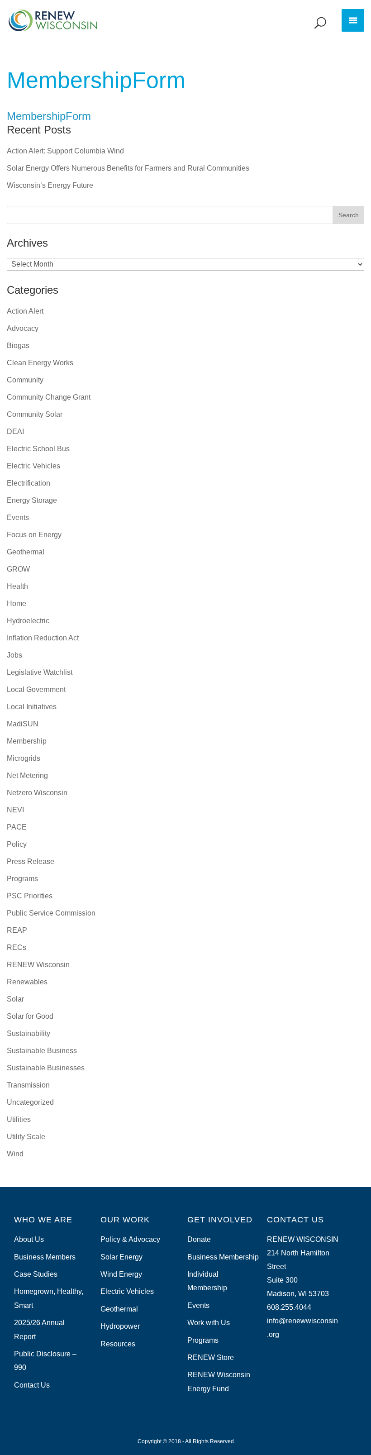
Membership (27, 741)
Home (16, 603)
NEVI (15, 810)
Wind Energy (121, 1274)
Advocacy (22, 328)
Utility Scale (26, 1136)
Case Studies (35, 1274)
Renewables (27, 982)
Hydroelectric (28, 621)
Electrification (28, 483)
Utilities (19, 1119)
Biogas (18, 345)
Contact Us (32, 1385)
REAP (17, 930)
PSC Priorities (29, 896)
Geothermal (25, 552)
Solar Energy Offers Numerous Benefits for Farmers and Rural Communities (128, 168)
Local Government (36, 689)
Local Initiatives (32, 707)
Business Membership (223, 1257)
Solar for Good (30, 1016)
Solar (15, 999)
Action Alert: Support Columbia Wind (65, 151)
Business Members (45, 1257)
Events (18, 517)
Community (25, 380)
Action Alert (25, 311)
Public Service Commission (51, 913)
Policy (17, 844)
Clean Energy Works (40, 363)
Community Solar (34, 414)
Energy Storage (32, 500)
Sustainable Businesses (46, 1068)
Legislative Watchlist (39, 672)
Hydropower (120, 1326)
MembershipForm (49, 116)
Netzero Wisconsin (37, 793)
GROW (18, 569)
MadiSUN (22, 724)
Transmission (28, 1085)
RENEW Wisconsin (38, 964)
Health (17, 586)
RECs (16, 947)
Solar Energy (121, 1257)
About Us (29, 1239)
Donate (199, 1239)
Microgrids (23, 758)
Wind (15, 1154)
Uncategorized (30, 1102)
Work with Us (208, 1322)
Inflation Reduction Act (43, 638)
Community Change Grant (48, 397)
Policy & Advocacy (130, 1239)
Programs (22, 879)
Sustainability (28, 1033)
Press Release (30, 861)
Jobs (14, 655)
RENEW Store (210, 1357)
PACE (17, 827)
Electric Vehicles (33, 466)
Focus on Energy (34, 535)
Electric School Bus (38, 449)
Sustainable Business (42, 1050)
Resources (117, 1344)
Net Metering (27, 775)
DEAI (15, 431)
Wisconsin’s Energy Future (50, 185)
